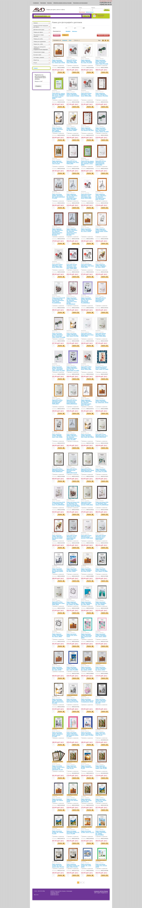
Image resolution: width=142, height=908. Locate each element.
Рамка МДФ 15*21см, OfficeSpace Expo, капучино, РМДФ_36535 (87, 537)
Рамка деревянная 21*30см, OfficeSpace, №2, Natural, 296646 (72, 129)
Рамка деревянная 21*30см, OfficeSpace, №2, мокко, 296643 (100, 266)
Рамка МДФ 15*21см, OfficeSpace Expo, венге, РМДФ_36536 (73, 162)
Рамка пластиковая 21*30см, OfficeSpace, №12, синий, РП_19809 (72, 668)
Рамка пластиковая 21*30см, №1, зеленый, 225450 (101, 865)
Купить (60, 72)
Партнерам (43, 2)
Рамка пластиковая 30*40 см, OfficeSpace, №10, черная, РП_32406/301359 (101, 503)
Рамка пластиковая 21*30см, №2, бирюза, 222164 (57, 800)
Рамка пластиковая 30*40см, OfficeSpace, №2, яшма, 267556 (57, 668)
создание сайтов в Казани (101, 891)
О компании (36, 2)
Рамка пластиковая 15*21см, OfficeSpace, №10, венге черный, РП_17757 (100, 701)
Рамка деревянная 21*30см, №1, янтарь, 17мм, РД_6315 (86, 800)
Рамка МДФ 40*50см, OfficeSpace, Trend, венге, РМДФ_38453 (87, 266)
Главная (36, 68)
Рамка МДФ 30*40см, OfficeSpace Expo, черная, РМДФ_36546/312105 (87, 470)
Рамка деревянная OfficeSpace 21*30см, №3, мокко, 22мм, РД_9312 (73, 865)
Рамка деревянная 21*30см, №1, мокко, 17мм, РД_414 (72, 767)
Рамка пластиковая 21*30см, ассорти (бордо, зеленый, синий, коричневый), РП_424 (58, 767)
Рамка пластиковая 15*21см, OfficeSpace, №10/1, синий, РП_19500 (87, 734)
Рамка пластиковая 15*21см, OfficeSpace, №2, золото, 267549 (86, 230)
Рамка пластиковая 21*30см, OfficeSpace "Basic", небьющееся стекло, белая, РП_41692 (58, 368)
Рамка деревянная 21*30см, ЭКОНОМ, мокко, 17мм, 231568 (57, 436)
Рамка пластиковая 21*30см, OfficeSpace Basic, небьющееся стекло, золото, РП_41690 (58, 335)
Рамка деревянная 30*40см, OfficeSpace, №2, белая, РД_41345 (86, 61)
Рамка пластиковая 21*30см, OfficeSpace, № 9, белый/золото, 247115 (87, 700)
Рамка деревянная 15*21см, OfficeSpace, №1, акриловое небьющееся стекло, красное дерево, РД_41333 (57, 232)
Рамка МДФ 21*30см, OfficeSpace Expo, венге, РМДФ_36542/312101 (101, 436)
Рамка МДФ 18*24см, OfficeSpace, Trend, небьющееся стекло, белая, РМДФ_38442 (86, 196)
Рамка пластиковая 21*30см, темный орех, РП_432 (86, 767)
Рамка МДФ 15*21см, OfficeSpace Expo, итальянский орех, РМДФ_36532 (100, 163)
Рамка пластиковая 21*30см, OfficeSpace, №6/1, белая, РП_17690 (72, 335)
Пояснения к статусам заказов (80, 2)
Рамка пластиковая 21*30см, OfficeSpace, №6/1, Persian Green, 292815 (86, 635)
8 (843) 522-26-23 (106, 4)
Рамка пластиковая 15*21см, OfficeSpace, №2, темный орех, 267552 (101, 401)
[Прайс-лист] (108, 40)
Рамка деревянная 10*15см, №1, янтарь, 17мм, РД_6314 (57, 162)
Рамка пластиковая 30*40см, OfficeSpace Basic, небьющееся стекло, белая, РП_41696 (101, 62)
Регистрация (82, 12)
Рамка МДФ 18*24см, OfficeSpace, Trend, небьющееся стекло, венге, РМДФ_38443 (72, 266)
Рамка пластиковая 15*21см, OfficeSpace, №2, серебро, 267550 (86, 668)
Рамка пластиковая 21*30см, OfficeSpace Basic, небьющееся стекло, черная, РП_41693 (102, 129)
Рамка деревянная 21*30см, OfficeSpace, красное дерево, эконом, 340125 (101, 230)
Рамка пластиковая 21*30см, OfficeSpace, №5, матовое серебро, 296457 (57, 570)
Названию (64, 40)
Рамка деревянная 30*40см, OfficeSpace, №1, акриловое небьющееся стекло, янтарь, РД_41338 (72, 437)
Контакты (49, 2)
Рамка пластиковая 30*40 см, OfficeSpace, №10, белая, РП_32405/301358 (58, 503)
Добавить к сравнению (58, 65)
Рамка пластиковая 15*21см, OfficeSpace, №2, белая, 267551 (100, 668)
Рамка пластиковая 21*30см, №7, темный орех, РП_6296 (100, 800)
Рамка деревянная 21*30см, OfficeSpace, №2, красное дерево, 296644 (57, 537)
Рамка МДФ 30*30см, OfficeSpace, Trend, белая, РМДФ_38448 (86, 94)
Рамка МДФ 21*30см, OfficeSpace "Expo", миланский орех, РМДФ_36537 (57, 401)
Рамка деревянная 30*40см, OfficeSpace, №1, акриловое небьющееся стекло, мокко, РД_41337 (86, 402)
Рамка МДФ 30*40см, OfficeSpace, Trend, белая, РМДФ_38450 (72, 61)
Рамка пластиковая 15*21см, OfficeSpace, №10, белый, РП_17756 (72, 700)
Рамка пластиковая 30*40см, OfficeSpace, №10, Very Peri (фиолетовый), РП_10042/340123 (86, 300)
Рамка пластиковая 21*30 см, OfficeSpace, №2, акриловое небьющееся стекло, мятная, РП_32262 (73, 504)
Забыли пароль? (90, 12)
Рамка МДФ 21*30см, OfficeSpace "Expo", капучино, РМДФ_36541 (87, 503)
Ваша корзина (100, 15)
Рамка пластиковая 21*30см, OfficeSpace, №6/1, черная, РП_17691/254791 (57, 129)
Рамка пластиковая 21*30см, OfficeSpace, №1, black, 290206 (72, 570)
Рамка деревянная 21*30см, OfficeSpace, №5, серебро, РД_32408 (72, 603)
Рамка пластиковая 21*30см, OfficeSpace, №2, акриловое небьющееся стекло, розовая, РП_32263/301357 (72, 301)
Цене (70, 40)
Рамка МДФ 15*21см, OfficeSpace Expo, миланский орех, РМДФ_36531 (100, 299)
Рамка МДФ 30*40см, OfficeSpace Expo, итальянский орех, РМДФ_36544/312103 (72, 401)
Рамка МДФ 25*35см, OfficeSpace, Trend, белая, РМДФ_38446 (57, 266)
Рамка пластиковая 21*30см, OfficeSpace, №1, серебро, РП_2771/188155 (100, 832)
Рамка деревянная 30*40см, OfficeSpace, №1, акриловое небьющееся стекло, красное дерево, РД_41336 (72, 232)
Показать (56, 35)
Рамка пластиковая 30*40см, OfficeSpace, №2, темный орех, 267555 (58, 61)
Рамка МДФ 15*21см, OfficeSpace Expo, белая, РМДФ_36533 (87, 335)
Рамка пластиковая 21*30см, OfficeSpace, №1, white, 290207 (86, 603)
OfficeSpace (74, 31)
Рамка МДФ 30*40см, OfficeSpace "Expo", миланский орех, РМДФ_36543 (100, 537)
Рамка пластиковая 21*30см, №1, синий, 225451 (86, 865)
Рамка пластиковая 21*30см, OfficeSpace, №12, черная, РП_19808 (101, 570)
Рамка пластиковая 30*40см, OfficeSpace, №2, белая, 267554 (86, 570)
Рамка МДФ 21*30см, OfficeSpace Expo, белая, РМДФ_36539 (58, 603)
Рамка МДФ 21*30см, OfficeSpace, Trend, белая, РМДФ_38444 (86, 368)
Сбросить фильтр (103, 35)
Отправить (38, 86)
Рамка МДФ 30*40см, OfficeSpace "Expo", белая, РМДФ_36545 (100, 335)
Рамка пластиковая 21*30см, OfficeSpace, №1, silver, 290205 (100, 603)
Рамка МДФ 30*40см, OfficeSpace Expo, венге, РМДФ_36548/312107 (58, 470)
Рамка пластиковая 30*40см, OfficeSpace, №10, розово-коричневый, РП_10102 (58, 196)
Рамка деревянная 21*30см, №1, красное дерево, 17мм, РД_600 (101, 767)
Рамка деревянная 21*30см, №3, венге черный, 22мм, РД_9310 (58, 865)
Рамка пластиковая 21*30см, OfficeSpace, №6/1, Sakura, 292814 (100, 635)
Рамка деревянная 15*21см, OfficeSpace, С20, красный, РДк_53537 (87, 129)
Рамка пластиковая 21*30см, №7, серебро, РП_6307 (58, 832)
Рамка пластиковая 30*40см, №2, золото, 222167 (72, 635)
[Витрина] (105, 40)
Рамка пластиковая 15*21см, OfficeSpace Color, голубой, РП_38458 (73, 94)
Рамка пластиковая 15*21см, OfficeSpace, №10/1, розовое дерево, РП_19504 (73, 734)
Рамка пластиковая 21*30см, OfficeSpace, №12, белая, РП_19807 (101, 470)
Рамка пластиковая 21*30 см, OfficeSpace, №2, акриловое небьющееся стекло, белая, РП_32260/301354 (58, 300)
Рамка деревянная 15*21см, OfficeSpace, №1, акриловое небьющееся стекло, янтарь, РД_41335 (72, 197)
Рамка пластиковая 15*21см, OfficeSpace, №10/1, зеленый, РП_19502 (57, 734)
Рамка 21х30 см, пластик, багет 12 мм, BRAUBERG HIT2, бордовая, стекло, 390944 (87, 163)
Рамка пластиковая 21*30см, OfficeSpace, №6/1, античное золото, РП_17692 (58, 701)
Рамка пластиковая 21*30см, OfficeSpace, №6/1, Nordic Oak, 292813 (87, 436)
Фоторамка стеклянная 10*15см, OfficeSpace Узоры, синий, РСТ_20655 (101, 368)
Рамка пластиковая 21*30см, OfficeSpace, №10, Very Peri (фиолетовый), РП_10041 (73, 368)
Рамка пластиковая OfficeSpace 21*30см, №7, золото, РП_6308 (73, 832)
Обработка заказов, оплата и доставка (62, 2)
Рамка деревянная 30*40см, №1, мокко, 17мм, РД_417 (100, 734)
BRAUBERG (68, 31)
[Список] (103, 40)
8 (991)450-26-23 (105, 2)
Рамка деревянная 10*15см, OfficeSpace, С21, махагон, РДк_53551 (101, 94)
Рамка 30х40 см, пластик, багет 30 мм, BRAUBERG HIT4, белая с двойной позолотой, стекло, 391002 (58, 96)
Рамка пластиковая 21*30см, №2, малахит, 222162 (72, 800)
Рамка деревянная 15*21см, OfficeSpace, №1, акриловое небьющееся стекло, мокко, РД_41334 (100, 197)
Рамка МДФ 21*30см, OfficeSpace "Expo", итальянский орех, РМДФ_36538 (72, 537)
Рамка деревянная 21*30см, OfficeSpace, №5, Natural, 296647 (57, 635)
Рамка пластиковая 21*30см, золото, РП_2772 (87, 831)
